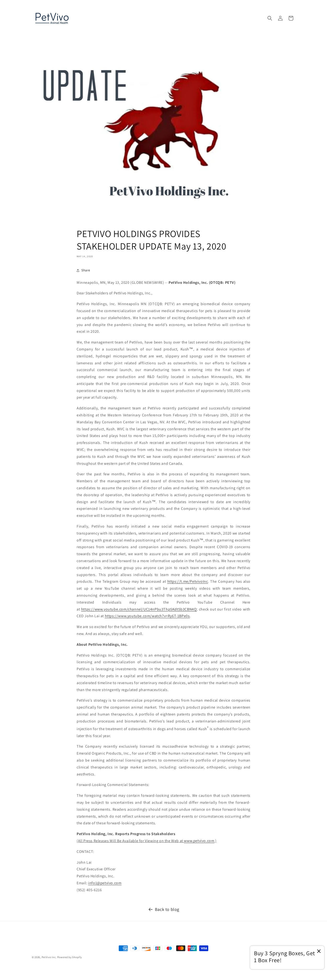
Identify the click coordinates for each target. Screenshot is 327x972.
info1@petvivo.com (104, 882)
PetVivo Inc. (49, 957)
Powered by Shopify (69, 957)
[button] (270, 18)
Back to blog (167, 909)
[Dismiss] (319, 951)
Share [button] (85, 270)
